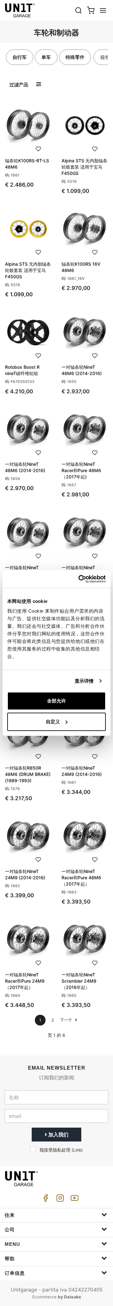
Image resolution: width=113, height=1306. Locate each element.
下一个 (66, 1019)
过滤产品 (18, 85)
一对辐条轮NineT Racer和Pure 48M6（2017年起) (81, 470)
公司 (10, 1229)
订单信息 (15, 1273)
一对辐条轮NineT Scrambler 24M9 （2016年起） (79, 981)
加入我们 (57, 1134)
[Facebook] (45, 1200)
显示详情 (84, 681)
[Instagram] (59, 1200)
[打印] (38, 148)
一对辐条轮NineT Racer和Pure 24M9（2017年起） (25, 981)
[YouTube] (73, 1200)
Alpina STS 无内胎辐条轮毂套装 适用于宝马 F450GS (84, 167)
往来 (10, 1215)
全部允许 (56, 700)
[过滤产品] (38, 84)
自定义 (53, 721)
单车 (46, 57)
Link (77, 1150)
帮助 (10, 1258)
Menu (12, 1244)
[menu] (103, 10)
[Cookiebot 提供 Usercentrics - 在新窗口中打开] (80, 579)
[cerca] (78, 10)
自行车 (20, 57)
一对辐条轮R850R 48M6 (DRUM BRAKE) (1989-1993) (28, 774)
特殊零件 (75, 57)
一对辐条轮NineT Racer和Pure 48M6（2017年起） (81, 878)
